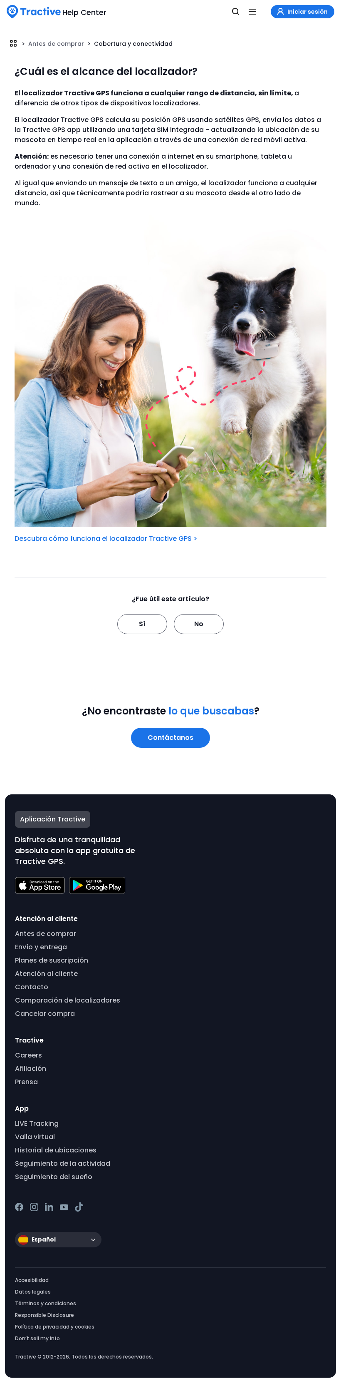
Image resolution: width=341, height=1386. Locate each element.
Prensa (26, 1082)
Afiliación (30, 1068)
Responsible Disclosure (44, 1315)
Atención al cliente (46, 973)
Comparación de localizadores (67, 1000)
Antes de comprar (56, 44)
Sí (142, 624)
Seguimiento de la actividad (62, 1163)
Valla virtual (35, 1137)
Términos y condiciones (45, 1303)
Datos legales (33, 1291)
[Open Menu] (252, 12)
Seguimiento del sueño (53, 1177)
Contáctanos (170, 737)
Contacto (31, 987)
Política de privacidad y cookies (54, 1326)
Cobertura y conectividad (133, 44)
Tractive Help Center (13, 43)
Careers (28, 1055)
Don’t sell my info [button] (37, 1338)
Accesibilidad (32, 1280)
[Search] (236, 12)
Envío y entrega (41, 947)
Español (44, 1240)
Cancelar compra (45, 1013)
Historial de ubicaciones (55, 1150)
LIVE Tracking (37, 1123)
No (198, 624)
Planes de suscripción (51, 960)
